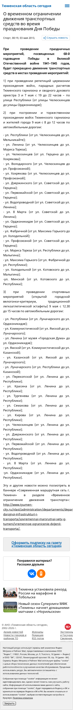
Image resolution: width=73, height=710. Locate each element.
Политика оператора (23, 697)
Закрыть (9, 703)
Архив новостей (13, 632)
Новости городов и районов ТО (15, 636)
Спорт (7, 38)
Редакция (37, 635)
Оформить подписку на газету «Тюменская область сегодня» (37, 544)
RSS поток (38, 638)
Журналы (37, 632)
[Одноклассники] (41, 573)
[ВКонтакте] (32, 573)
